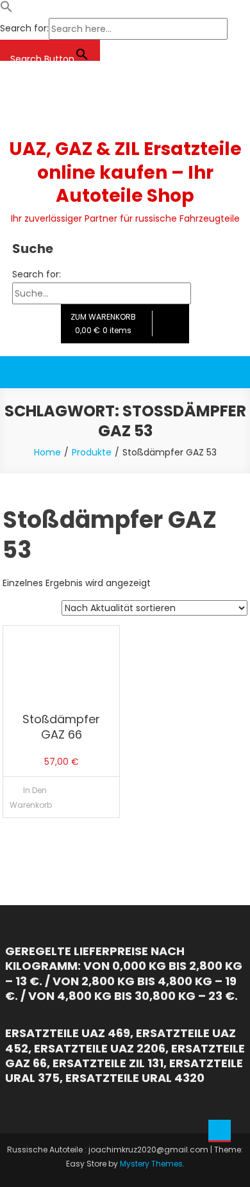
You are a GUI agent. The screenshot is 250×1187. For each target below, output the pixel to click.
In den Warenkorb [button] (31, 797)
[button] (6, 9)
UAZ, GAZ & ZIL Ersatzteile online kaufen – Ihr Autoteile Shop (125, 172)
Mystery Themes (151, 1163)
